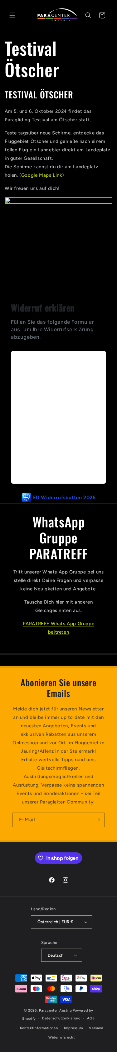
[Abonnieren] (97, 820)
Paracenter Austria (55, 1010)
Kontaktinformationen (39, 1028)
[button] (12, 15)
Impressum (73, 1028)
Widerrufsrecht (61, 1037)
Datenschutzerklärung (61, 1018)
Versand (96, 1028)
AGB (91, 1018)
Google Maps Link (41, 175)
